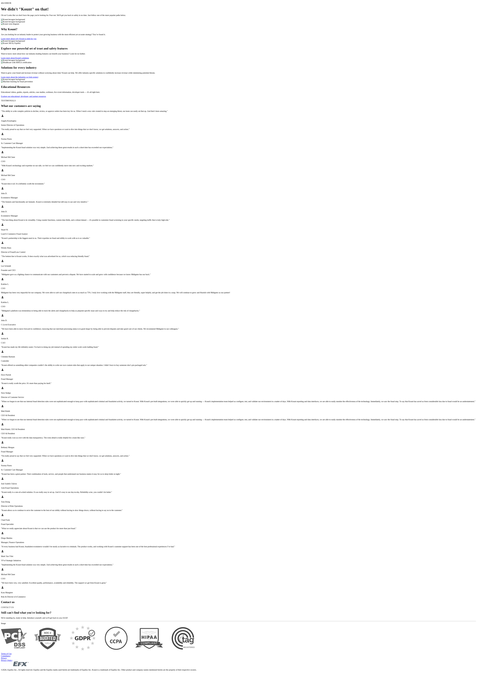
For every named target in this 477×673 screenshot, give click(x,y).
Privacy (4, 658)
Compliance (5, 656)
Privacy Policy (6, 660)
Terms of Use (6, 654)
